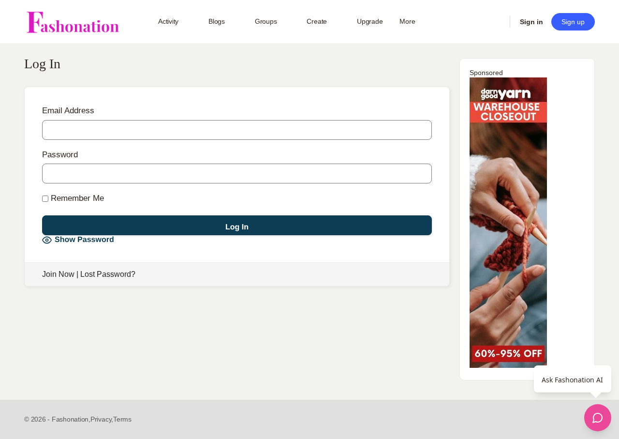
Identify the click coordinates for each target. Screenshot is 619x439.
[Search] (496, 22)
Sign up (573, 22)
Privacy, (101, 419)
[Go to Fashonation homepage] (72, 22)
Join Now (58, 274)
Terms (122, 419)
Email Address (68, 110)
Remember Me (76, 198)
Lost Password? (107, 274)
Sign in (531, 22)
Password (60, 154)
